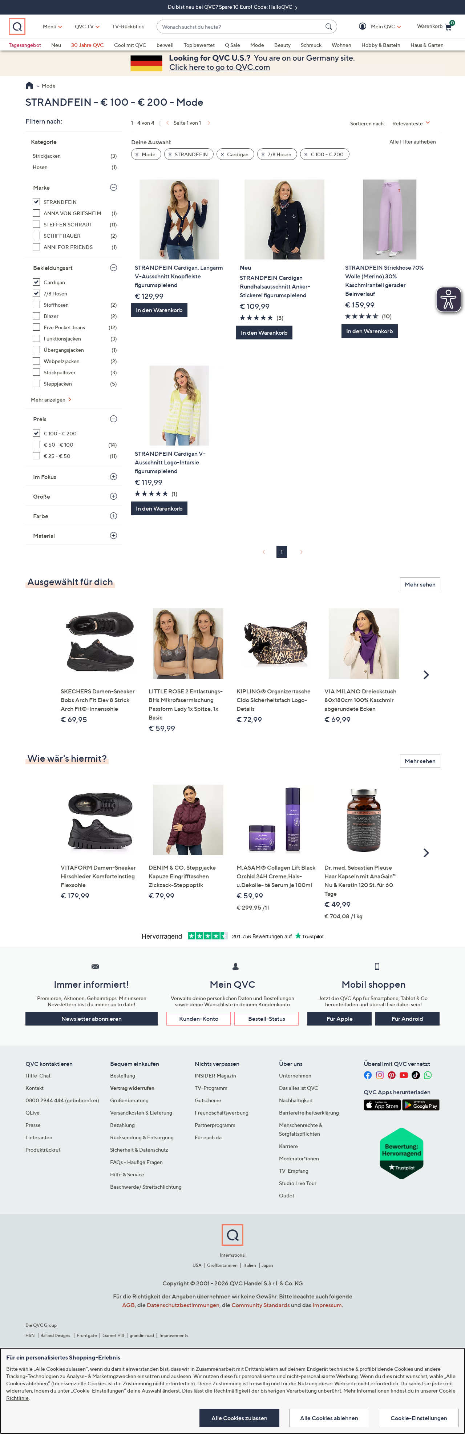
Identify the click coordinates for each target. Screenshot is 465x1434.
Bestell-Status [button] (266, 1018)
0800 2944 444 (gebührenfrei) (62, 1100)
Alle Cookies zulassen (239, 1418)
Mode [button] (148, 154)
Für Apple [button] (340, 1018)
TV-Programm (211, 1088)
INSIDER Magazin (215, 1075)
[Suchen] (330, 26)
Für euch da (208, 1137)
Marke (41, 187)
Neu (56, 45)
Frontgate (87, 1335)
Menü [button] (49, 26)
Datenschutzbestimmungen (183, 1305)
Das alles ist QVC (298, 1088)
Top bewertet (199, 45)
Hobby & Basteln (380, 45)
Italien (249, 1265)
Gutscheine (208, 1100)
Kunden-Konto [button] (198, 1018)
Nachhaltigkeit (296, 1100)
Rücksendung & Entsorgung (142, 1137)
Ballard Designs (55, 1335)
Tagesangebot (25, 45)
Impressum (327, 1305)
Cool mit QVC (130, 45)
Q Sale (232, 45)
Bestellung (122, 1075)
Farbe (40, 516)
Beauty (282, 45)
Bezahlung (122, 1125)
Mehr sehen (420, 584)
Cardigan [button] (237, 154)
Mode (257, 45)
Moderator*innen (299, 1158)
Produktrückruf (42, 1150)
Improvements (173, 1335)
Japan (267, 1265)
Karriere (288, 1146)
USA (197, 1265)
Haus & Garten (427, 45)
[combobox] (239, 26)
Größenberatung (129, 1100)
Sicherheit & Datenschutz (139, 1150)
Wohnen (341, 45)
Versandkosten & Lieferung (141, 1112)
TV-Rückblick (128, 26)
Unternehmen (295, 1075)
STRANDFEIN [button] (191, 154)
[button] (372, 26)
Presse (33, 1125)
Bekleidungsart (53, 267)
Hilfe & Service (127, 1174)
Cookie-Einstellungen (419, 1418)
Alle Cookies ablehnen (329, 1418)
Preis (39, 419)
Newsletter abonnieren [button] (91, 1018)
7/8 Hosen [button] (279, 154)
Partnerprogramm (215, 1125)
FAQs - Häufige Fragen (136, 1162)
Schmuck (311, 45)
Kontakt (34, 1088)
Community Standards (260, 1305)
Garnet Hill (113, 1335)
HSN (30, 1335)
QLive (32, 1112)
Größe (41, 496)
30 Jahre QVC (87, 45)
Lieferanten (38, 1137)
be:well (165, 45)
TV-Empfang (293, 1171)
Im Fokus (44, 476)
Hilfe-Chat (37, 1075)
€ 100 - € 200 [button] (327, 154)
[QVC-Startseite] (29, 86)
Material (44, 535)
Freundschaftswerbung (221, 1112)
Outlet (286, 1195)
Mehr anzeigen (48, 399)
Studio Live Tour (297, 1183)
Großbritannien (222, 1265)
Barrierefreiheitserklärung (309, 1112)
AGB (128, 1305)
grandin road (142, 1335)
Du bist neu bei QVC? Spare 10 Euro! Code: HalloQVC (231, 7)
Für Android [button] (407, 1018)
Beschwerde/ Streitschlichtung (146, 1187)
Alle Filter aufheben (412, 141)
